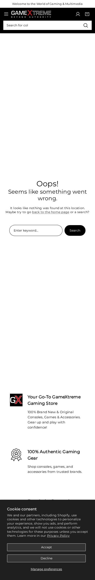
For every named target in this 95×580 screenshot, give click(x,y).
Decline (46, 558)
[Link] (31, 14)
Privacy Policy (58, 536)
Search (75, 230)
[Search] (85, 25)
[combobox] (47, 25)
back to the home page (50, 212)
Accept (46, 547)
